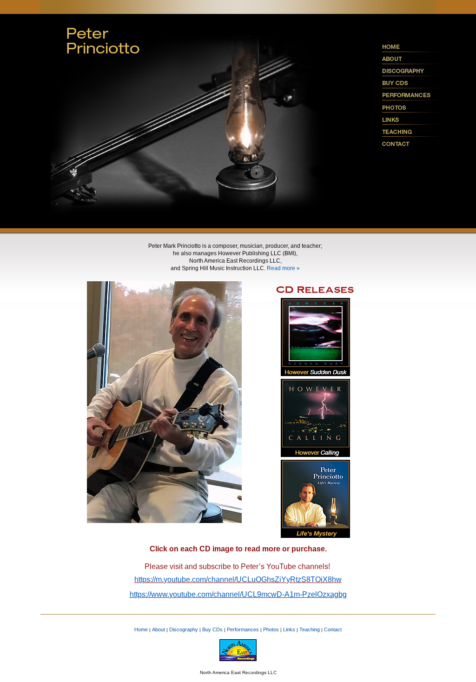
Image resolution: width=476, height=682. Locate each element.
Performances (243, 629)
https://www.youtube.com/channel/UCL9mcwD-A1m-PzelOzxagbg (238, 594)
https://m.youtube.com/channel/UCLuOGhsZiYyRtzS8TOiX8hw (238, 579)
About (158, 629)
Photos (271, 629)
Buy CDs (212, 629)
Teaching (309, 629)
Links (289, 629)
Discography (183, 629)
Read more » (283, 268)
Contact (333, 629)
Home (141, 629)
